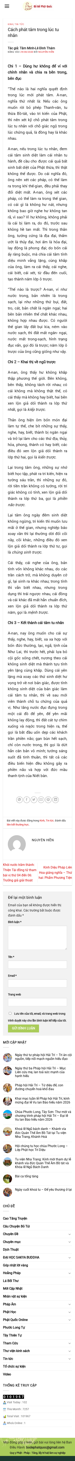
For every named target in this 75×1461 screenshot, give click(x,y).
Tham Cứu (10, 1343)
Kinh (10, 24)
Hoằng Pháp (12, 1273)
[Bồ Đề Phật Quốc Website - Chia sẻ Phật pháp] (37, 6)
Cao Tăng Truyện (15, 1218)
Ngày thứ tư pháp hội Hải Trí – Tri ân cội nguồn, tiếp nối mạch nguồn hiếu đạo (43, 1057)
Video (7, 1374)
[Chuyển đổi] (69, 1234)
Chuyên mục (12, 1242)
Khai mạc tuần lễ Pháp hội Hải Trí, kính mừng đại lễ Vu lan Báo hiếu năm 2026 (42, 1100)
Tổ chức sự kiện (14, 1366)
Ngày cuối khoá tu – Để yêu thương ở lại (43, 1189)
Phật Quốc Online (15, 1320)
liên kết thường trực (18, 824)
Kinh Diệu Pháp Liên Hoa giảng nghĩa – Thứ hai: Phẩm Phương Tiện (55, 872)
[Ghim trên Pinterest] (48, 799)
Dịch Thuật (11, 1249)
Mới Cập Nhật (12, 1288)
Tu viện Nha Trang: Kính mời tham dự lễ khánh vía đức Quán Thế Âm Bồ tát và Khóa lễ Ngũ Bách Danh (43, 1163)
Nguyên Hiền (46, 52)
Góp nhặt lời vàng (15, 1265)
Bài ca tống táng (26, 1176)
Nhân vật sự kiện (15, 1296)
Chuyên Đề (10, 1234)
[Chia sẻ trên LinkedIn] (55, 799)
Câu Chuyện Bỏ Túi (16, 1226)
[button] (7, 6)
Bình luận (14, 922)
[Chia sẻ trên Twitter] (34, 799)
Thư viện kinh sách (16, 1351)
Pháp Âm (9, 1304)
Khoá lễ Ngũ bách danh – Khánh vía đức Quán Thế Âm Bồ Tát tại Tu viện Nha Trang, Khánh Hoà (40, 1132)
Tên (11, 957)
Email (12, 975)
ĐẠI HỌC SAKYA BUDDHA (21, 1257)
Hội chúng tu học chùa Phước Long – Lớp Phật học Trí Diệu (41, 1148)
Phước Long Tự (14, 1327)
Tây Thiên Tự (12, 1335)
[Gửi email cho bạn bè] (41, 799)
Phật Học (9, 1312)
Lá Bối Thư (11, 1281)
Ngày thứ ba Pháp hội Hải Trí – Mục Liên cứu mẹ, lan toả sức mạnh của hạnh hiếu (40, 1072)
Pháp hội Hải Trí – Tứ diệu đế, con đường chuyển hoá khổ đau (39, 1087)
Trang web (14, 994)
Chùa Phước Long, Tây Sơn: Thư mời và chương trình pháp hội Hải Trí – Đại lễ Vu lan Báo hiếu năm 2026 (43, 1115)
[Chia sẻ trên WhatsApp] (19, 799)
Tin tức (19, 24)
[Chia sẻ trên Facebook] (26, 799)
